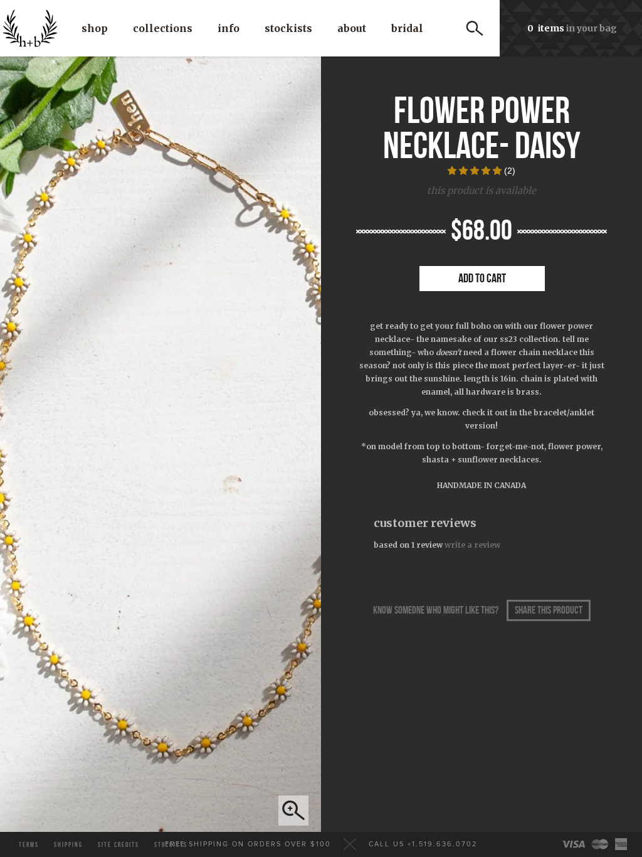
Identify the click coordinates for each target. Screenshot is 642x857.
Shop (95, 28)
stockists (170, 845)
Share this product (548, 610)
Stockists (288, 28)
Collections (162, 28)
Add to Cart (482, 278)
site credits (118, 845)
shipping (68, 845)
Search (475, 28)
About (351, 28)
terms (29, 845)
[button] (476, 171)
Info (228, 28)
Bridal (407, 28)
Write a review (472, 545)
